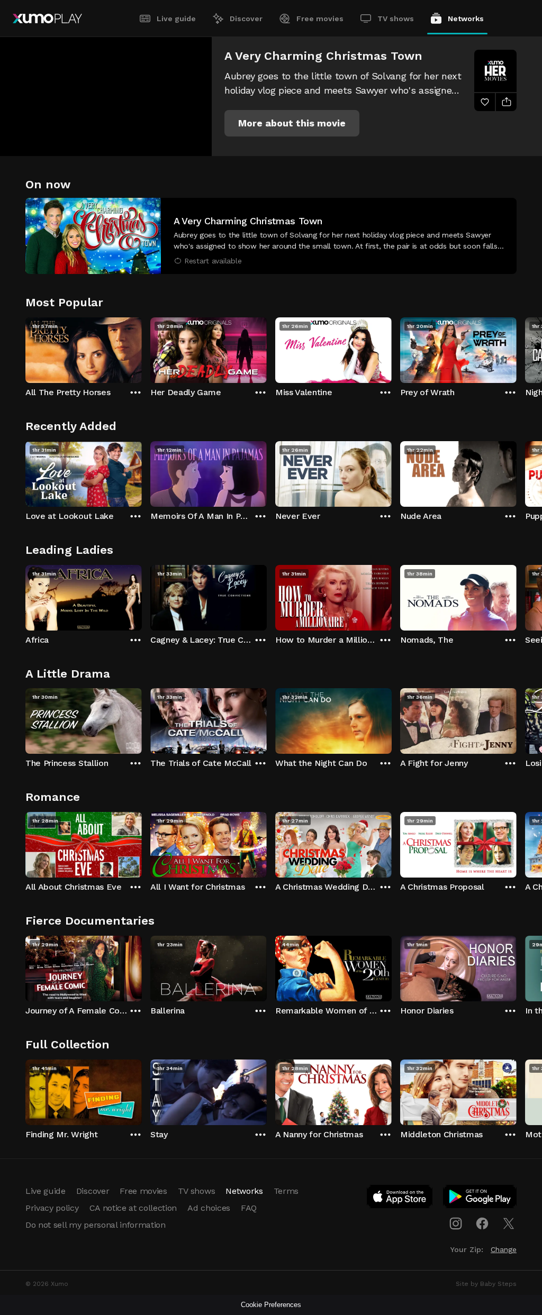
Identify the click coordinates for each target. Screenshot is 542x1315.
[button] (291, 123)
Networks (466, 18)
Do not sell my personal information (95, 1225)
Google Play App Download (480, 1198)
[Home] (47, 18)
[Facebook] (482, 1223)
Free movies (320, 18)
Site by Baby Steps (486, 1283)
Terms (286, 1191)
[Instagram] (456, 1223)
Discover (246, 18)
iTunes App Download (400, 1198)
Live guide (176, 18)
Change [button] (504, 1249)
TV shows (395, 18)
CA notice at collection (133, 1208)
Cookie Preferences (271, 1305)
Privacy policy (52, 1208)
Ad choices (208, 1208)
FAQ (249, 1208)
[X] (509, 1223)
